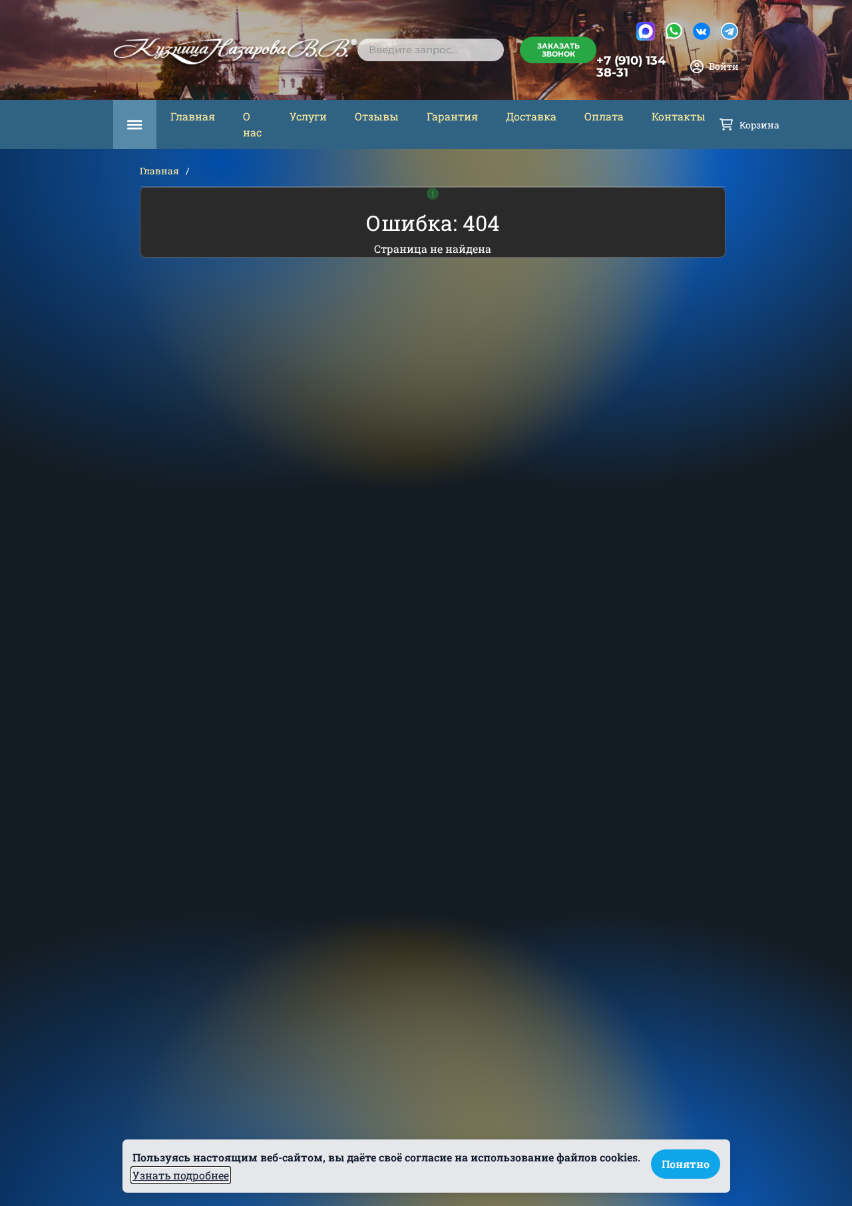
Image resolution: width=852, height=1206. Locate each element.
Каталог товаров (134, 124)
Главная (192, 116)
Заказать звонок (558, 50)
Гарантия (452, 116)
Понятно (686, 1164)
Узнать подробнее (180, 1175)
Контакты (679, 116)
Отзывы (377, 116)
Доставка (531, 116)
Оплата (604, 116)
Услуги (308, 116)
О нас (252, 124)
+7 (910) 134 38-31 (631, 67)
